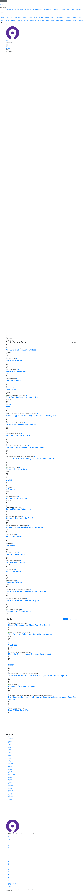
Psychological (59, 17)
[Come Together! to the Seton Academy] (26, 395)
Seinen (7, 20)
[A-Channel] (12, 487)
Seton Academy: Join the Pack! (19, 518)
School (79, 17)
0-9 (9, 839)
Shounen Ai (33, 20)
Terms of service (12, 883)
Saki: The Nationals (14, 536)
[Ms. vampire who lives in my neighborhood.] (28, 525)
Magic (11, 17)
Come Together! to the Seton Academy (22, 397)
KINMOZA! (10, 545)
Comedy (20, 15)
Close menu (4, 1)
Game (54, 15)
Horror (72, 15)
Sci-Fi (2, 20)
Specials (78, 9)
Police (52, 17)
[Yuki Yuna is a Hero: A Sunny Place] (24, 348)
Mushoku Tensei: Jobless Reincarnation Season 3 (29, 654)
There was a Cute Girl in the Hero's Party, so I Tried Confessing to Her (38, 675)
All (8, 836)
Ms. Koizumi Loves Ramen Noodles (21, 425)
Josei (2, 17)
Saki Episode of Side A (15, 555)
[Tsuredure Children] (16, 580)
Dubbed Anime (19, 9)
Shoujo (13, 20)
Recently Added (48, 9)
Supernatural (68, 20)
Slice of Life (41, 20)
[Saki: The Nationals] (16, 534)
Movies (56, 9)
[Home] (43, 87)
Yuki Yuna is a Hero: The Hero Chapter (22, 600)
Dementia (26, 15)
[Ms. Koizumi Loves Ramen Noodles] (24, 422)
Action (2, 15)
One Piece (12, 645)
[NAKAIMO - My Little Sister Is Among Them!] (28, 445)
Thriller (75, 20)
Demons (33, 15)
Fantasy (49, 15)
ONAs (73, 9)
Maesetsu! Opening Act (16, 371)
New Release (28, 9)
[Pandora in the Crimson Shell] (21, 433)
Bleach (11, 665)
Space (47, 20)
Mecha (24, 17)
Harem (60, 15)
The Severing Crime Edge (17, 469)
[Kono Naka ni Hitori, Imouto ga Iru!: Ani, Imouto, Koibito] (34, 456)
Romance (67, 17)
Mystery (41, 17)
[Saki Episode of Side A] (18, 552)
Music (35, 17)
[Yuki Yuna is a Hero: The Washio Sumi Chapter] (30, 589)
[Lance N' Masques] (16, 378)
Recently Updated (37, 9)
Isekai (77, 15)
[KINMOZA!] (12, 543)
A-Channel (10, 489)
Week (70, 619)
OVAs (68, 9)
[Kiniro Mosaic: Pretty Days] (20, 560)
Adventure (8, 15)
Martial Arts (18, 17)
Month (75, 619)
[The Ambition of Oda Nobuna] (21, 609)
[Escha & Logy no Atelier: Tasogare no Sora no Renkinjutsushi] (37, 413)
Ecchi (44, 15)
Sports (52, 20)
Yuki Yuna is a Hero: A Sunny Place (21, 350)
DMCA (9, 884)
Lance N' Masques (14, 380)
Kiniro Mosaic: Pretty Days (17, 562)
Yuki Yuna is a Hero (14, 360)
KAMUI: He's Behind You (18, 710)
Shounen (26, 20)
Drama (39, 15)
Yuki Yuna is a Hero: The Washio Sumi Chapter (26, 591)
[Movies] (43, 157)
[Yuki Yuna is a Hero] (16, 358)
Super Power (59, 20)
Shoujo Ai (19, 20)
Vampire (81, 20)
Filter (7, 40)
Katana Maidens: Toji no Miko (18, 509)
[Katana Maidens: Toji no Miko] (21, 507)
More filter (73, 342)
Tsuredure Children (14, 582)
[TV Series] (43, 228)
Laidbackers (11, 390)
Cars (15, 15)
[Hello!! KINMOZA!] (15, 569)
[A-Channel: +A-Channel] (18, 496)
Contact (10, 886)
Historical (66, 15)
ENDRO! (9, 480)
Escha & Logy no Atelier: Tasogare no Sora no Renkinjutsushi (32, 415)
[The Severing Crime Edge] (19, 467)
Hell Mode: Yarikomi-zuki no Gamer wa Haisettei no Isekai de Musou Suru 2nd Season (42, 698)
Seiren (8, 406)
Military (30, 17)
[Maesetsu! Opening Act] (18, 369)
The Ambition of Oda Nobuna (18, 611)
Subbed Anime (9, 9)
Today (65, 619)
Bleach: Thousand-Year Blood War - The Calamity (29, 625)
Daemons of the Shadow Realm (21, 686)
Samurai (74, 17)
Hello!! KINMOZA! (13, 571)
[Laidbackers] (13, 387)
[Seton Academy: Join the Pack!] (22, 516)
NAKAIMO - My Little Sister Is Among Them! (25, 448)
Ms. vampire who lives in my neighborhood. (24, 527)
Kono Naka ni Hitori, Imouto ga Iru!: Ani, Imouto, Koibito (30, 458)
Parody (47, 17)
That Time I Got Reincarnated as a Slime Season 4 (30, 634)
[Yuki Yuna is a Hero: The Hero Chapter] (26, 598)
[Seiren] (10, 404)
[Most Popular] (43, 298)
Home (2, 9)
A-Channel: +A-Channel (16, 498)
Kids (7, 17)
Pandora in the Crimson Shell (18, 435)
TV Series (62, 9)
